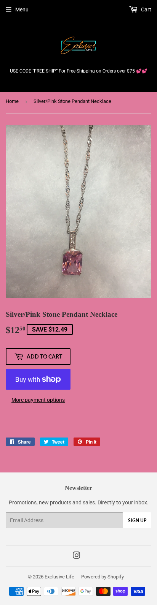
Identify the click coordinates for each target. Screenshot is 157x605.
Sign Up (137, 520)
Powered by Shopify (102, 577)
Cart (145, 9)
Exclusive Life (59, 577)
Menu (22, 9)
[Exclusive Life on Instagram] (76, 556)
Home (12, 101)
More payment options (38, 400)
